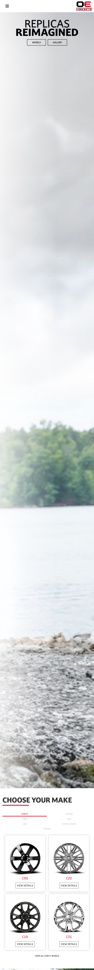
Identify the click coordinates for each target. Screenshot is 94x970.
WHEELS (36, 42)
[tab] (24, 813)
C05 (25, 878)
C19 (25, 937)
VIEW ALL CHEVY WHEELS (47, 956)
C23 (69, 878)
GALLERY (57, 42)
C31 (69, 937)
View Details (25, 885)
